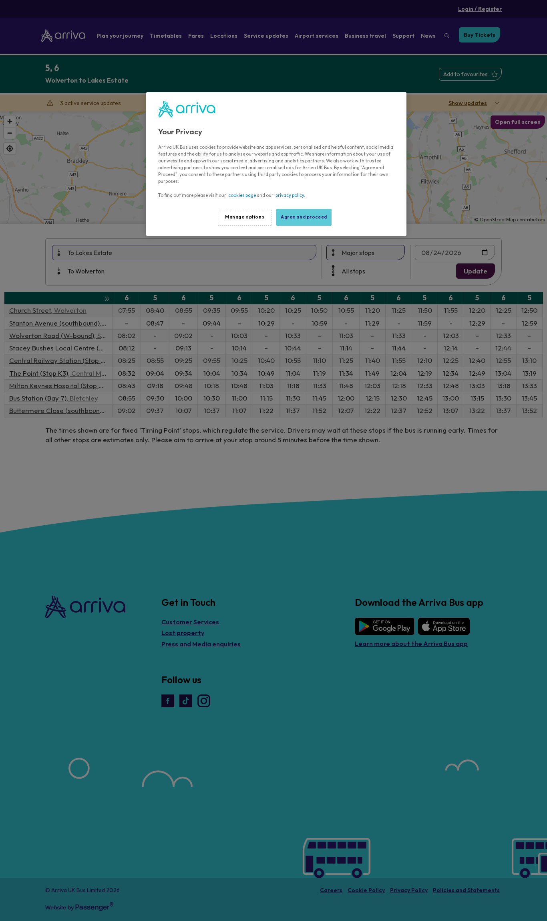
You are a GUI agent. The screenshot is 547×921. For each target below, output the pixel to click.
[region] (276, 164)
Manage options (244, 217)
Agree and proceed (304, 217)
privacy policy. (290, 195)
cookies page (242, 195)
